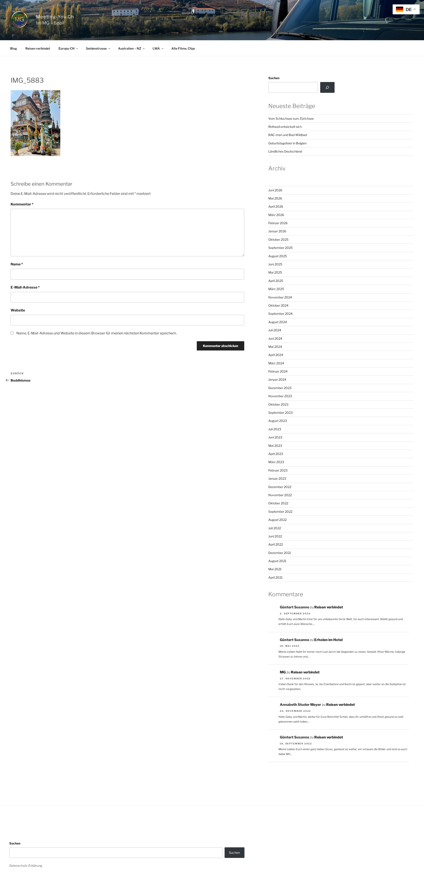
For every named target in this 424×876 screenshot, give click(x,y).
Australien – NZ (129, 48)
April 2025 (275, 281)
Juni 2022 (275, 536)
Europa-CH (66, 48)
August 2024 (277, 322)
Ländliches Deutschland (285, 151)
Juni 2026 (275, 190)
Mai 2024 (275, 347)
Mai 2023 (275, 445)
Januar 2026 (277, 231)
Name (17, 264)
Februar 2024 (278, 371)
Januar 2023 (277, 478)
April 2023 (275, 454)
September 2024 (280, 313)
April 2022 (275, 544)
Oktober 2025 (278, 239)
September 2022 (280, 511)
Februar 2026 (278, 223)
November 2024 (280, 297)
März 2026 (276, 215)
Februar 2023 (278, 470)
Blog (13, 48)
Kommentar (22, 204)
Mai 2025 (275, 272)
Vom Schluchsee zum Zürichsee (291, 118)
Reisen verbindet (37, 48)
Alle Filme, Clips (183, 48)
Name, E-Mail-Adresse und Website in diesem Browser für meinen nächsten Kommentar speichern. (96, 333)
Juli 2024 (274, 330)
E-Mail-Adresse (25, 287)
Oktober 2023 (278, 404)
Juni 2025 (275, 264)
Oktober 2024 (278, 305)
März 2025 (276, 289)
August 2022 (277, 520)
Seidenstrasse (96, 48)
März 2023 (276, 462)
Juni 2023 (275, 437)
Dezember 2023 (280, 388)
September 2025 (280, 248)
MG (283, 672)
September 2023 (280, 412)
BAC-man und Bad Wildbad (287, 135)
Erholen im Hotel (328, 640)
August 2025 (277, 256)
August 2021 (277, 561)
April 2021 (275, 577)
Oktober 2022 (278, 503)
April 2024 (275, 355)
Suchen (273, 78)
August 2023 (277, 421)
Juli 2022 (274, 528)
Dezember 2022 (279, 487)
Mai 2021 (275, 569)
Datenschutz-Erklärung (25, 865)
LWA (156, 48)
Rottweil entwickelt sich (285, 127)
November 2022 (280, 495)
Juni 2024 (275, 338)
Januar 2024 (277, 379)
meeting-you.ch (55, 16)
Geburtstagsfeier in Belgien (287, 143)
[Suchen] (327, 87)
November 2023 (280, 396)
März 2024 (276, 363)
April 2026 (275, 206)
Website (18, 310)
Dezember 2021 (279, 553)
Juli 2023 (274, 429)
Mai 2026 (275, 198)
